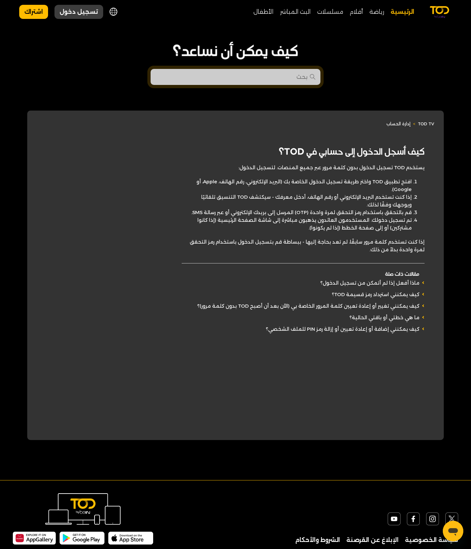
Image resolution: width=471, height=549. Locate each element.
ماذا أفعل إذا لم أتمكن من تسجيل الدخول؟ (369, 283)
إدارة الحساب (398, 123)
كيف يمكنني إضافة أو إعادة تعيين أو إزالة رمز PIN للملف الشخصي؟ (342, 329)
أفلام (356, 11)
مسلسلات (330, 11)
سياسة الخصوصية (431, 540)
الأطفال (263, 11)
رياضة (376, 11)
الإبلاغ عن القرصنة (372, 540)
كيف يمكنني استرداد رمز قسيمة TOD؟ (375, 294)
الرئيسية (402, 11)
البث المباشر (295, 11)
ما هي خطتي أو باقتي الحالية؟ (384, 317)
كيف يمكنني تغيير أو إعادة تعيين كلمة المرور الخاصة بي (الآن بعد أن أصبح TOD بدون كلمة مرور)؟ (308, 306)
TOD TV (426, 123)
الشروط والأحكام (317, 540)
